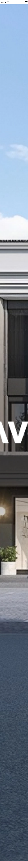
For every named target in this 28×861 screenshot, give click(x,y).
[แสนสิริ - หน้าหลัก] (5, 2)
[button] (26, 2)
